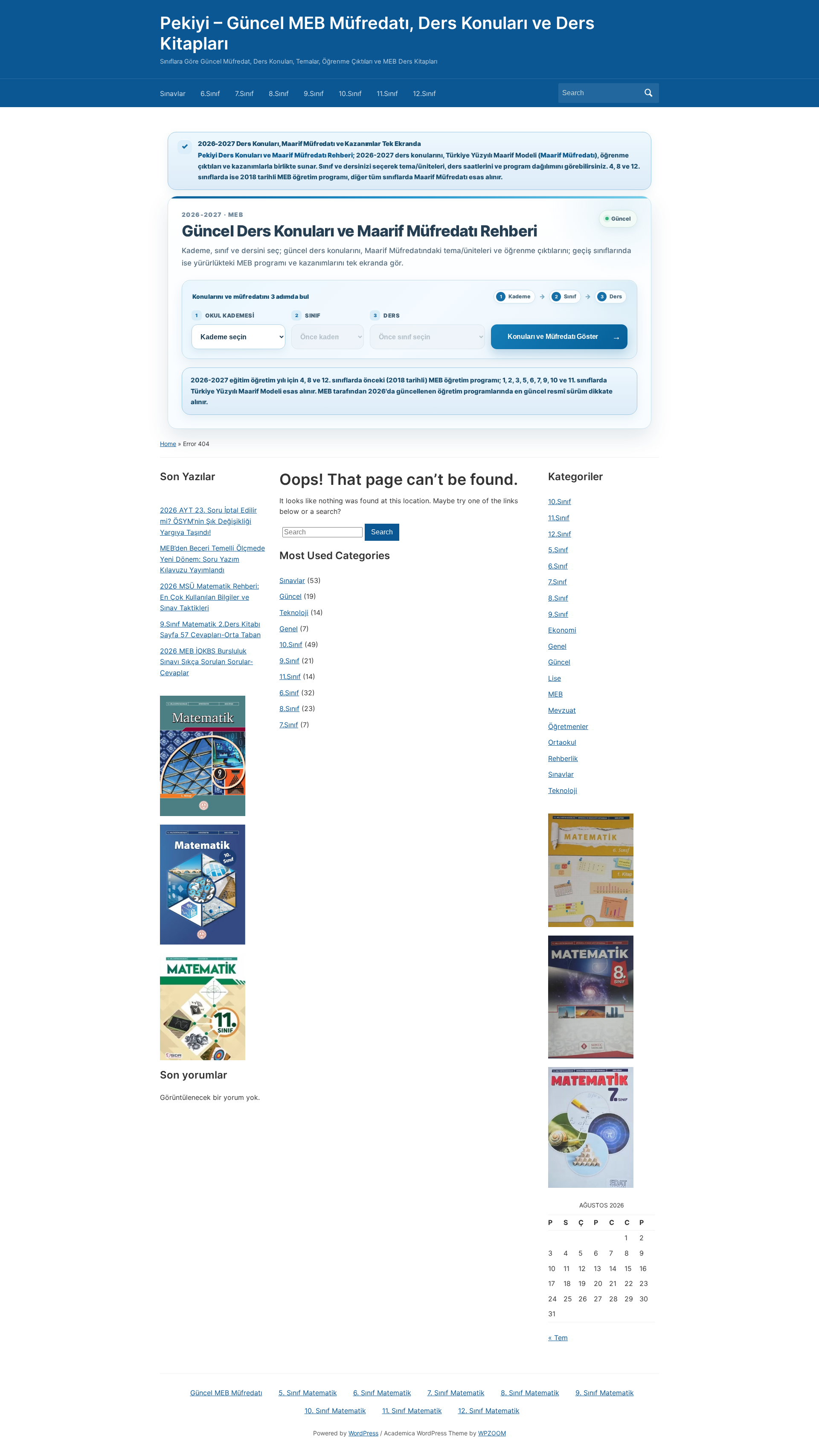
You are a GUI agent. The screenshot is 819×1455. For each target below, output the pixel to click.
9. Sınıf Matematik (604, 1392)
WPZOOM (492, 1433)
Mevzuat (562, 710)
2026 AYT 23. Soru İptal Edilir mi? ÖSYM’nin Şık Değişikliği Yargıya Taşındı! (208, 521)
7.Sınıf (244, 93)
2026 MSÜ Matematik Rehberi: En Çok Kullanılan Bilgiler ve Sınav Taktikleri (209, 597)
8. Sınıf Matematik (530, 1392)
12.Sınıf (424, 93)
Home (168, 443)
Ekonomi (562, 630)
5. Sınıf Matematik (308, 1392)
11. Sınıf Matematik (412, 1410)
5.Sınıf (558, 549)
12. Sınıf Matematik (489, 1410)
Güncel (290, 596)
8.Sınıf (279, 93)
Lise (554, 678)
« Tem (558, 1337)
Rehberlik (563, 758)
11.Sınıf (387, 93)
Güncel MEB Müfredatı (226, 1392)
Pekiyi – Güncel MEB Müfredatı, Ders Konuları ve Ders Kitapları (377, 33)
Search (648, 93)
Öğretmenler (568, 726)
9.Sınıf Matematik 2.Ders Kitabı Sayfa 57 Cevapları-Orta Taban (210, 629)
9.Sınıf (314, 93)
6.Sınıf (210, 93)
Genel (288, 628)
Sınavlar (173, 93)
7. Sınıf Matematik (456, 1392)
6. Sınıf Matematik (382, 1392)
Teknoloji (293, 612)
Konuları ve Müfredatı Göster (553, 336)
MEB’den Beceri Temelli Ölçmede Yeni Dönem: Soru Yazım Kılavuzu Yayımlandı (212, 559)
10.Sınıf (350, 93)
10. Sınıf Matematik (335, 1410)
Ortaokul (562, 742)
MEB (555, 694)
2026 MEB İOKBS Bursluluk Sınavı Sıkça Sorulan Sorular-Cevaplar (206, 662)
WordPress (363, 1433)
